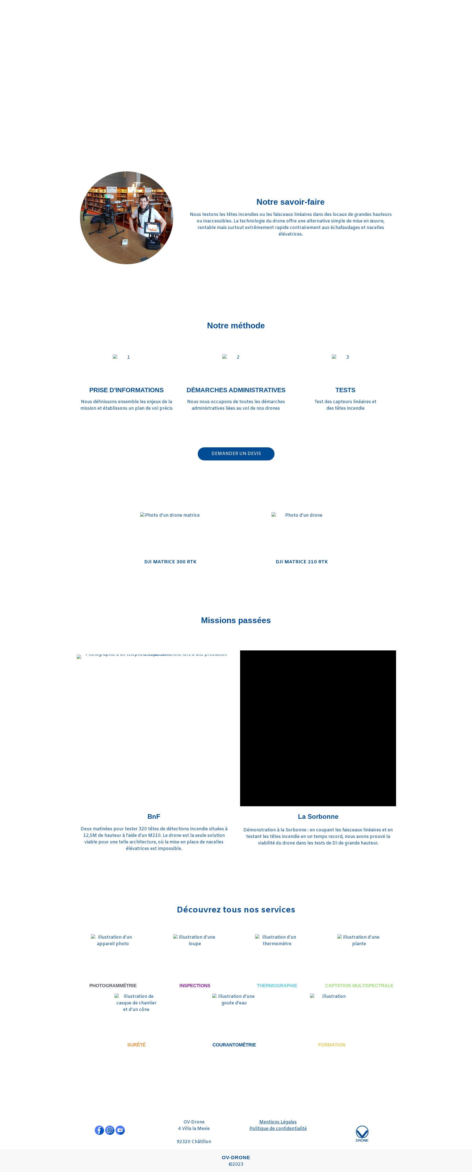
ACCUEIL (318, 13)
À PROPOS (401, 13)
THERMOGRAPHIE (277, 985)
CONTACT (436, 13)
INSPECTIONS (194, 985)
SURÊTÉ (136, 1045)
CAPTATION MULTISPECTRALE (359, 985)
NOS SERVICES (356, 13)
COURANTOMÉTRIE (234, 1045)
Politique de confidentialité (278, 1129)
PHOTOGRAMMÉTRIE (113, 985)
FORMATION (332, 1045)
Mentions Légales (278, 1122)
